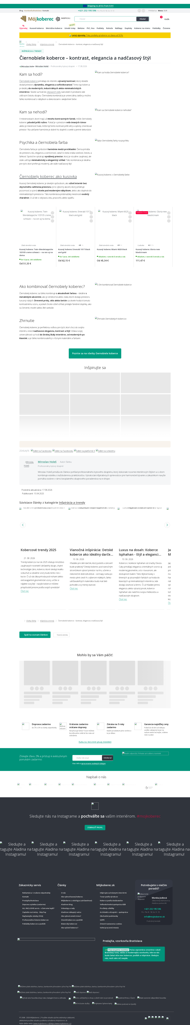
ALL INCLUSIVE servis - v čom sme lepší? (38, 908)
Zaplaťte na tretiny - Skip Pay (34, 912)
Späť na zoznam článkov (36, 634)
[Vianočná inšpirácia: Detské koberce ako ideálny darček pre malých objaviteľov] (92, 525)
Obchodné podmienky (109, 916)
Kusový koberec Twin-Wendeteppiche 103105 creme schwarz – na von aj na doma (36, 252)
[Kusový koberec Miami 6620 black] (114, 224)
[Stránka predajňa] (56, 958)
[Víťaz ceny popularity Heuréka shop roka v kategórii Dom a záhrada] (46, 18)
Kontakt (46, 10)
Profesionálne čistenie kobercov (35, 920)
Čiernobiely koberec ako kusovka (48, 176)
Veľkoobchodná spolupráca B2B (113, 904)
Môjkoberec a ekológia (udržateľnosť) (76, 900)
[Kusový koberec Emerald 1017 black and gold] (75, 224)
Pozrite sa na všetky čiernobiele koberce (95, 353)
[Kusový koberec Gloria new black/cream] (153, 224)
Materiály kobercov (69, 924)
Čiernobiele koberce (28, 81)
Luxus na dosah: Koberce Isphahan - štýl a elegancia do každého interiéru (139, 554)
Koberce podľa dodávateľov (111, 900)
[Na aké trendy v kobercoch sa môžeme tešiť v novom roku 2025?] (42, 525)
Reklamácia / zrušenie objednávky (36, 893)
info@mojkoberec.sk (154, 916)
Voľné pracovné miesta (109, 928)
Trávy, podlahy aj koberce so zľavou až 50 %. (97, 35)
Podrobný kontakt (153, 921)
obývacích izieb (54, 91)
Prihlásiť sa (152, 10)
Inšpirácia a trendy (31, 51)
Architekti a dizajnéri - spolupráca (114, 912)
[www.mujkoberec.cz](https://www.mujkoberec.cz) (52, 1023)
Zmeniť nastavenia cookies (111, 924)
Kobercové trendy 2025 (38, 550)
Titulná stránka (62, 635)
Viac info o (89, 763)
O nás (63, 893)
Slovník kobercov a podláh (72, 920)
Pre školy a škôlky (107, 908)
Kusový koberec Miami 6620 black (112, 249)
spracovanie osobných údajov (93, 763)
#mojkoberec (149, 816)
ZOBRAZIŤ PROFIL (95, 827)
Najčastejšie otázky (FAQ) (32, 916)
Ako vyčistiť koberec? (69, 928)
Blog (21, 10)
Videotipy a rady (68, 908)
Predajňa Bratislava (30, 900)
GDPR (102, 920)
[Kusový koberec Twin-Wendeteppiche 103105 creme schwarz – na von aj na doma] (37, 224)
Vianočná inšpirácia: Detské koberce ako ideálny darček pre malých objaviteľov (91, 554)
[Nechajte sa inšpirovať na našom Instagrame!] (95, 805)
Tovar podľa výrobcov (109, 897)
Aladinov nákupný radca (71, 912)
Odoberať (108, 758)
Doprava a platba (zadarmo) (33, 904)
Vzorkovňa (32, 10)
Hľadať (143, 19)
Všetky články (31, 621)
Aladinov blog (67, 904)
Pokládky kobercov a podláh (33, 924)
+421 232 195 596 (87, 10)
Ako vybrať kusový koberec (72, 897)
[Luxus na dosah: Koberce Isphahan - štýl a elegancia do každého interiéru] (141, 525)
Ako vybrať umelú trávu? (71, 916)
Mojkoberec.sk (61, 1020)
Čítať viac (25, 591)
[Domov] (21, 42)
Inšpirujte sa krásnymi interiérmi (113, 893)
